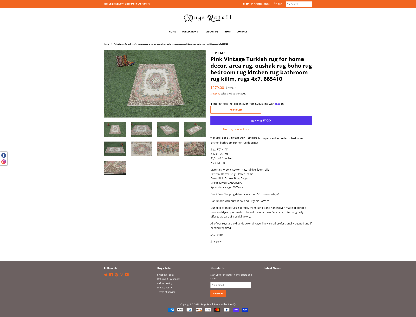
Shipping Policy (165, 274)
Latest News (272, 268)
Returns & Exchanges (168, 278)
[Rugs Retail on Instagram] (121, 275)
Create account (261, 4)
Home (106, 44)
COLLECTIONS (190, 31)
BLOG (227, 31)
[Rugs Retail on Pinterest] (116, 275)
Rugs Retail (207, 304)
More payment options (236, 129)
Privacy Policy (164, 287)
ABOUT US (212, 31)
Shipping (215, 93)
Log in (246, 4)
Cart (280, 4)
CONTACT (242, 31)
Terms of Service (166, 291)
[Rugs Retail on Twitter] (106, 275)
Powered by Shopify (225, 304)
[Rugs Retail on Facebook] (111, 275)
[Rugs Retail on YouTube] (127, 275)
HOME (172, 31)
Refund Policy (164, 283)
